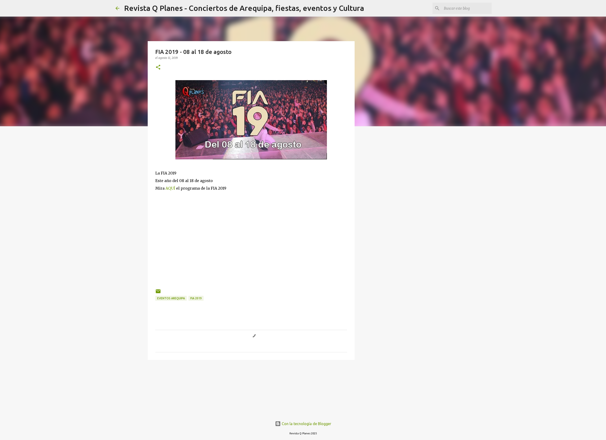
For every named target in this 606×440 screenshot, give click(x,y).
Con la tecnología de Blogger (306, 424)
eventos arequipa (171, 298)
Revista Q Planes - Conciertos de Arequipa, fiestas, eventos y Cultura (244, 8)
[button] (158, 67)
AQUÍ (170, 188)
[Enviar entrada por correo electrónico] (158, 293)
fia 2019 (196, 298)
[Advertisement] (251, 233)
